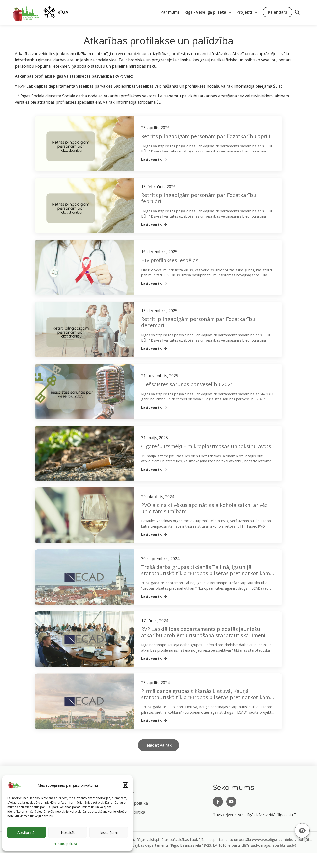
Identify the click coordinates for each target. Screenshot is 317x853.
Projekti (245, 12)
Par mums (170, 12)
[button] (125, 785)
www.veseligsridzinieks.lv (274, 839)
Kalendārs (277, 12)
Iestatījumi (109, 832)
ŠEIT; (277, 86)
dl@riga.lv (250, 845)
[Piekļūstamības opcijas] (302, 830)
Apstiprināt (26, 832)
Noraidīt (68, 832)
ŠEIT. (161, 102)
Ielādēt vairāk (158, 745)
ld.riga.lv (287, 845)
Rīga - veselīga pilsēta (206, 12)
